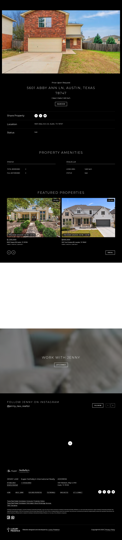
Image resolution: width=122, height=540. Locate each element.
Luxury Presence (54, 530)
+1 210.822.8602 (26, 483)
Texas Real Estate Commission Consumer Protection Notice (26, 501)
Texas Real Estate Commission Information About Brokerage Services (29, 503)
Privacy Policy (110, 530)
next (13, 252)
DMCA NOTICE (64, 492)
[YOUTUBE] (113, 492)
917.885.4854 (11, 483)
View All (110, 252)
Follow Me (97, 405)
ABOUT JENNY (19, 492)
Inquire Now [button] (61, 104)
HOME (8, 492)
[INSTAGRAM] (104, 492)
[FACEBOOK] (100, 492)
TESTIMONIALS (51, 492)
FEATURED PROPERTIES (35, 492)
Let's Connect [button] (61, 364)
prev (9, 252)
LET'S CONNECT (77, 492)
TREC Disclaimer (12, 505)
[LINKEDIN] (108, 492)
